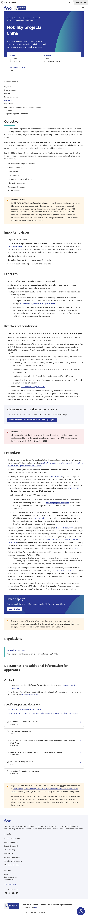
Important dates (10, 90)
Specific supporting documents (17, 114)
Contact (9, 111)
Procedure (7, 100)
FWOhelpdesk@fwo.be (30, 695)
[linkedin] (5, 893)
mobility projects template (57, 502)
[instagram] (9, 893)
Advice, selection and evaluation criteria (24, 709)
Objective (7, 87)
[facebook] (17, 893)
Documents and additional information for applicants (23, 107)
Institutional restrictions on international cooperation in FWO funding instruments (43, 713)
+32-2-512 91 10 (10, 884)
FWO (36, 907)
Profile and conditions (12, 97)
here (76, 548)
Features (7, 93)
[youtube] (13, 893)
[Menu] (83, 8)
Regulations (8, 104)
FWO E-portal (56, 476)
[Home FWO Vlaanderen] (15, 8)
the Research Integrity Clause (33, 387)
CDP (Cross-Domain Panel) (66, 570)
